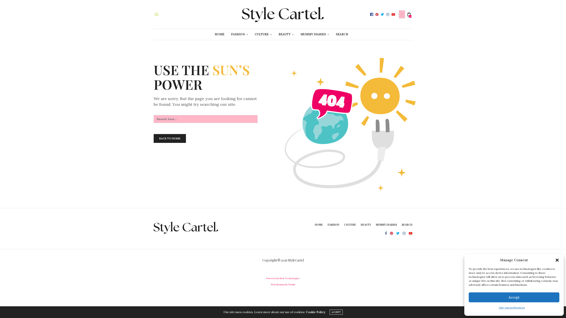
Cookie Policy (315, 312)
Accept (514, 297)
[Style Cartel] (283, 14)
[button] (557, 260)
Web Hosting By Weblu (283, 284)
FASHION (238, 34)
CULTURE (262, 34)
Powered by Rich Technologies (283, 278)
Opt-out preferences (512, 307)
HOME (219, 34)
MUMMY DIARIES (313, 34)
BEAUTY (285, 34)
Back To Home (169, 138)
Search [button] (342, 34)
